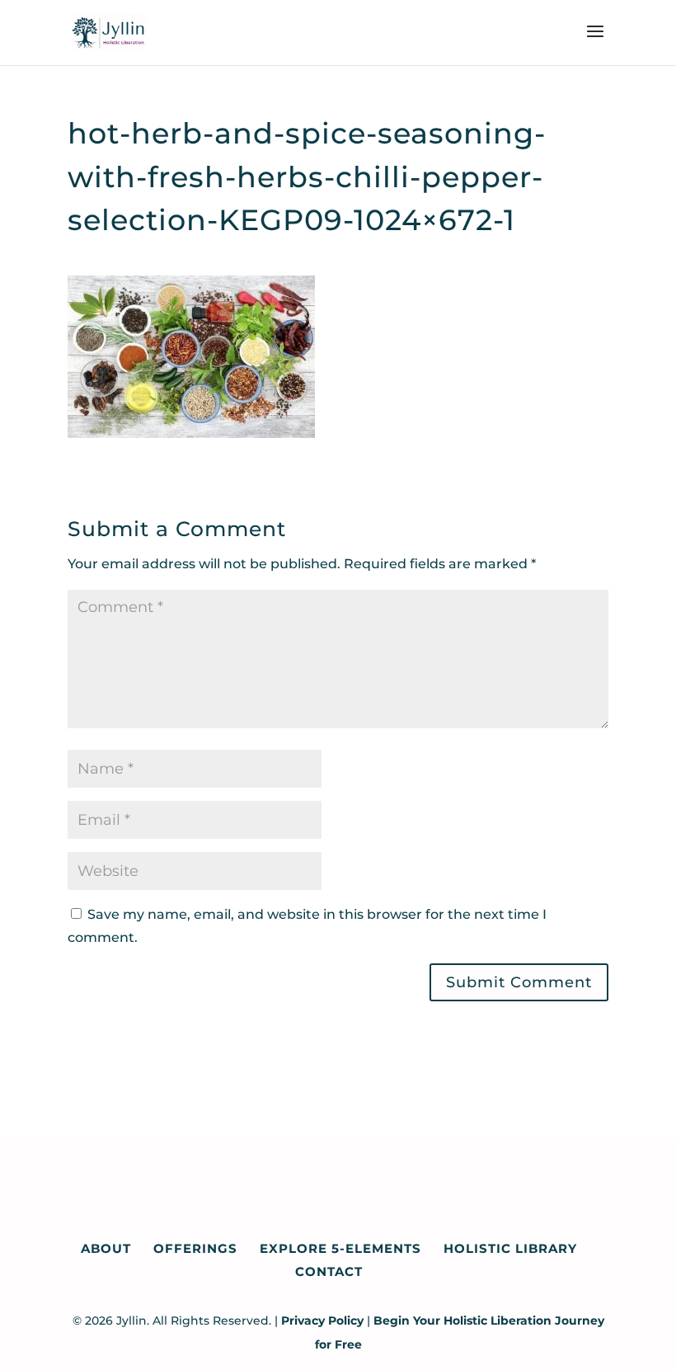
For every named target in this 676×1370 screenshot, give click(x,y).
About (106, 1248)
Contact (329, 1271)
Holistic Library (510, 1248)
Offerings (195, 1248)
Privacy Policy (322, 1320)
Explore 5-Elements (340, 1248)
